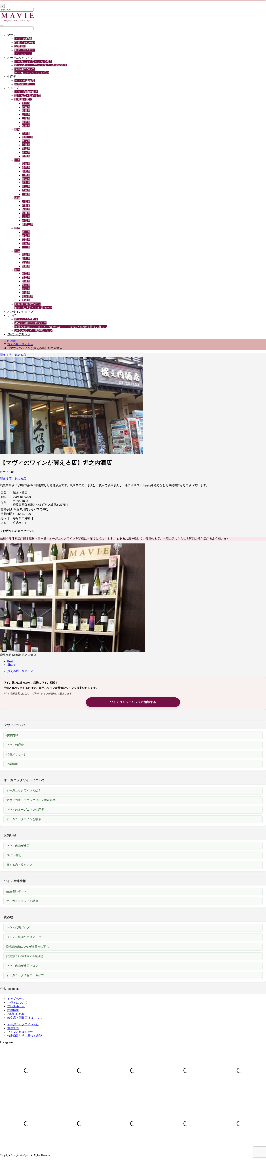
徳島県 (26, 254)
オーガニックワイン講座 (22, 900)
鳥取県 (26, 235)
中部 (17, 160)
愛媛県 (26, 262)
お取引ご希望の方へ (27, 304)
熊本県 (26, 285)
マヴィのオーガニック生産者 (25, 809)
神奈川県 (27, 137)
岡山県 (26, 232)
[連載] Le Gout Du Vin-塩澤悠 (25, 956)
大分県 (26, 288)
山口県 (26, 247)
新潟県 (26, 178)
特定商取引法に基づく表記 (24, 1035)
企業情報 (20, 46)
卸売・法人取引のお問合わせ (33, 307)
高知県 (26, 266)
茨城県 (26, 148)
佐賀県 (26, 277)
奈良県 (26, 220)
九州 (17, 269)
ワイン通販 (13, 855)
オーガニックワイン (20, 57)
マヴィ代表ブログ (26, 319)
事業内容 (12, 735)
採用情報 (13, 1010)
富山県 (26, 186)
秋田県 (26, 110)
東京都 (26, 133)
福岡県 (26, 273)
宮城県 (26, 122)
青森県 (26, 106)
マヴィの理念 (23, 38)
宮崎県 (26, 292)
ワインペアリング (18, 334)
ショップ (13, 88)
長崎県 (26, 281)
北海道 (26, 103)
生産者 (11, 76)
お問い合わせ (16, 1013)
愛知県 (26, 163)
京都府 (26, 205)
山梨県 (26, 175)
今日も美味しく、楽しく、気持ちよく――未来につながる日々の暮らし (60, 326)
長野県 (26, 171)
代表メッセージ (24, 42)
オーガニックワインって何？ (33, 61)
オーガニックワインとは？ (23, 790)
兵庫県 (26, 209)
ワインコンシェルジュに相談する (133, 702)
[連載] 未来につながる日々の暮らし (29, 946)
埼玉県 (26, 141)
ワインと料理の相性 (20, 1031)
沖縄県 (26, 300)
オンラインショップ (20, 311)
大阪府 (26, 201)
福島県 (26, 125)
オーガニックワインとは (23, 1024)
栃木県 (26, 152)
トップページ (16, 998)
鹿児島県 (27, 296)
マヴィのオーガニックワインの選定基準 (40, 65)
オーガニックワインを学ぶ (31, 72)
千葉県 (26, 144)
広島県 (26, 239)
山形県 (26, 118)
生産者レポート (24, 84)
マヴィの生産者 (24, 80)
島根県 (26, 243)
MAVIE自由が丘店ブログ (30, 323)
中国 (17, 228)
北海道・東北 (23, 99)
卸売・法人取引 (24, 50)
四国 (17, 251)
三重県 (26, 194)
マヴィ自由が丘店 (26, 91)
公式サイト (20, 522)
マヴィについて (17, 1002)
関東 (17, 129)
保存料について (24, 69)
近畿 (17, 197)
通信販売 (13, 1028)
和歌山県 (27, 224)
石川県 (26, 182)
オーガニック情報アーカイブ (25, 975)
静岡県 (26, 167)
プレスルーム (23, 53)
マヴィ (11, 34)
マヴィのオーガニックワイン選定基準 (31, 800)
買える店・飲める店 (27, 95)
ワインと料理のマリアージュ (25, 937)
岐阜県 (26, 190)
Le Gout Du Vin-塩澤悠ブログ (33, 330)
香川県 (26, 258)
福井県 (26, 213)
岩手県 (26, 114)
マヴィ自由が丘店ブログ (22, 965)
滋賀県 (26, 216)
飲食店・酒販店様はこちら (24, 1017)
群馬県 (26, 156)
